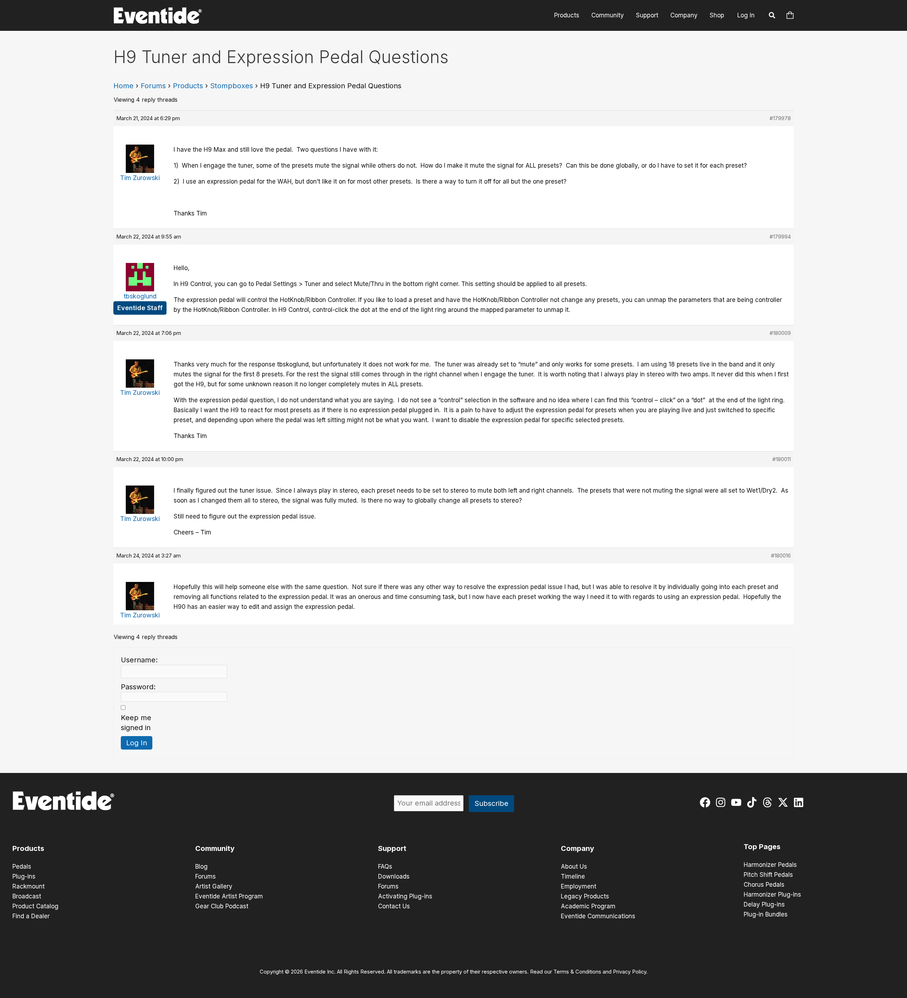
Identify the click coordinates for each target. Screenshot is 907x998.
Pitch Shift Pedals (768, 874)
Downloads (394, 876)
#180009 (780, 333)
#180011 (781, 459)
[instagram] (722, 802)
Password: (138, 687)
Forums (153, 86)
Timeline (573, 876)
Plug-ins (23, 876)
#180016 (781, 555)
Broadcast (26, 896)
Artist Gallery (213, 886)
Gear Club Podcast (221, 906)
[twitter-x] (784, 802)
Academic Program (588, 906)
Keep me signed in (136, 722)
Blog (201, 866)
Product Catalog (35, 906)
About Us (574, 866)
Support (647, 15)
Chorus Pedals (764, 884)
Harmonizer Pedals (770, 864)
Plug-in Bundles (766, 914)
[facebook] (707, 802)
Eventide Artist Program (229, 896)
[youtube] (738, 802)
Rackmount (28, 886)
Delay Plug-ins (764, 904)
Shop (717, 15)
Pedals (21, 866)
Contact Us (394, 906)
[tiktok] (753, 802)
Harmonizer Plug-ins (772, 894)
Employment (578, 886)
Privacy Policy (629, 972)
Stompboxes (231, 86)
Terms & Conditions (577, 972)
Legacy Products (585, 896)
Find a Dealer (31, 916)
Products (566, 15)
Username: (139, 660)
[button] (772, 16)
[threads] (769, 802)
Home (123, 86)
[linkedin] (800, 802)
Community (607, 15)
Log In (746, 15)
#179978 (780, 118)
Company (684, 15)
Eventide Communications (598, 916)
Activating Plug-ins (405, 896)
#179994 (780, 236)
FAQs (385, 866)
